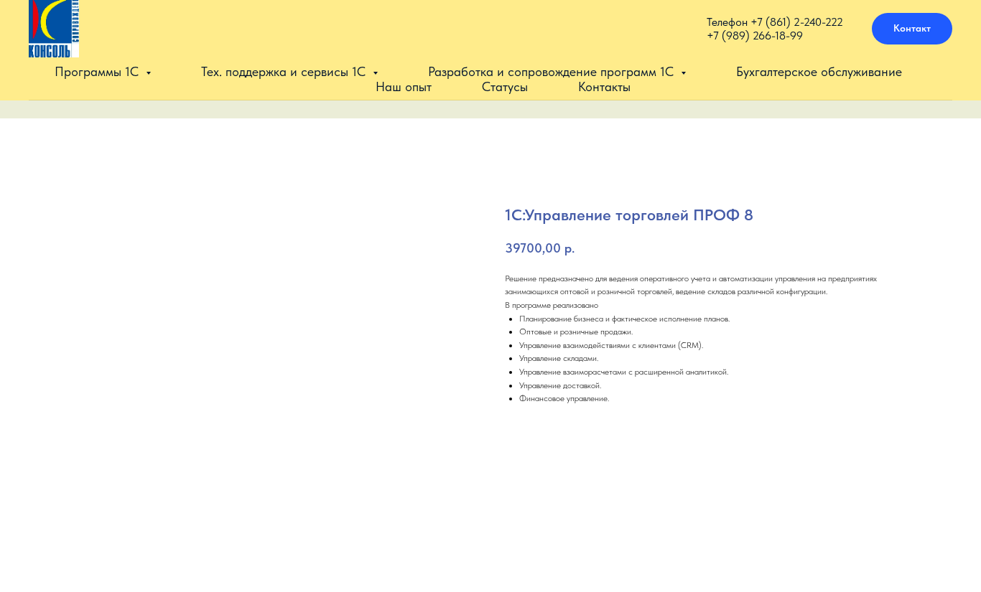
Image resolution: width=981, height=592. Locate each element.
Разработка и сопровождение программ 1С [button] (552, 71)
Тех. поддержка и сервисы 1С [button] (285, 71)
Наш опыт (404, 86)
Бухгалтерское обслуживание (819, 71)
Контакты (604, 86)
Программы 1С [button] (98, 71)
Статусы (505, 86)
